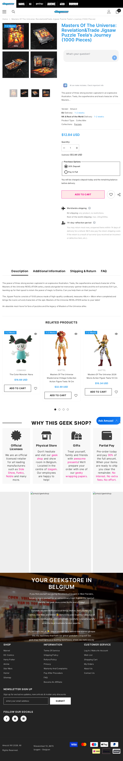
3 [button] (64, 409)
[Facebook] (7, 719)
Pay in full (73, 172)
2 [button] (59, 409)
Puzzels (78, 124)
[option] (16, 50)
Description (19, 271)
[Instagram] (15, 719)
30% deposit (74, 166)
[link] (16, 456)
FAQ (104, 271)
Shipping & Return (83, 271)
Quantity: (66, 142)
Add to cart (83, 194)
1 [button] (55, 409)
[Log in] (109, 11)
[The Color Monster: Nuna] (21, 348)
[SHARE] (118, 194)
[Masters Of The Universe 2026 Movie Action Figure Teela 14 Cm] (102, 348)
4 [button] (68, 409)
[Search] (13, 12)
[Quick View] (35, 334)
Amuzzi (73, 109)
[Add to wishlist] (111, 194)
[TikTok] (23, 719)
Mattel (62, 370)
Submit (60, 701)
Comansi (21, 370)
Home (5, 19)
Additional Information (49, 271)
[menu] (4, 12)
